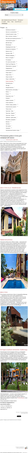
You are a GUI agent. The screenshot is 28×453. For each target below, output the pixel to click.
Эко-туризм (8, 126)
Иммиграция (8, 44)
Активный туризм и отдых (11, 34)
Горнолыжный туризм (10, 40)
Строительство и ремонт (11, 106)
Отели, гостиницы (9, 81)
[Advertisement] (14, 432)
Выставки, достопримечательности (13, 38)
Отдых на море (9, 76)
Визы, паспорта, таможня (11, 36)
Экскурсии (20, 20)
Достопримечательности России (9, 20)
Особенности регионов (11, 70)
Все (6, 27)
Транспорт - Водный (10, 113)
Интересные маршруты (11, 49)
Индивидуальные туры (10, 47)
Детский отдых (9, 42)
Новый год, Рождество (10, 64)
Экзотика (8, 123)
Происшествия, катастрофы (12, 89)
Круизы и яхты (9, 51)
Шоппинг (8, 121)
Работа (7, 91)
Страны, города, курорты (11, 104)
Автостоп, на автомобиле (11, 32)
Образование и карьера (11, 66)
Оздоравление (9, 68)
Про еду (7, 85)
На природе (8, 59)
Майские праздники (10, 55)
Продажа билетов (9, 87)
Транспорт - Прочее (10, 115)
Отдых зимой (8, 72)
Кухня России (18, 21)
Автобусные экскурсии (10, 29)
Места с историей (9, 57)
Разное (7, 93)
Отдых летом (8, 74)
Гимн (12, 21)
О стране (4, 21)
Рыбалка (8, 98)
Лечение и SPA (9, 53)
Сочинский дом (20, 397)
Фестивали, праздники (10, 119)
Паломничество (9, 83)
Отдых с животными (10, 79)
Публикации (4, 23)
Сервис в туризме (9, 100)
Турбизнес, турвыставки (11, 117)
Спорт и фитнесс (9, 102)
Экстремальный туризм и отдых (12, 130)
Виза (8, 21)
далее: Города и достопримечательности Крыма (10, 141)
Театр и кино (8, 108)
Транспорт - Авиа (9, 111)
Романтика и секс (9, 96)
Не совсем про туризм (10, 61)
